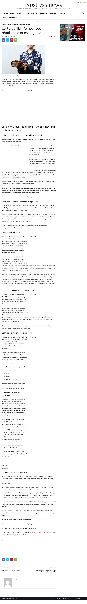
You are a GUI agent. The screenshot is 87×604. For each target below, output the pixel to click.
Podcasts (43, 13)
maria (5, 36)
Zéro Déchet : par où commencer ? (11, 570)
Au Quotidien (22, 24)
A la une (14, 22)
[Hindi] (80, 2)
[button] (83, 13)
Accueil (5, 13)
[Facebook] (3, 40)
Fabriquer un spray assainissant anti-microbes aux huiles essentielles (46, 571)
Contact (63, 13)
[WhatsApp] (15, 40)
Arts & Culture (15, 24)
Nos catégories (15, 13)
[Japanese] (82, 2)
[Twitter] (7, 40)
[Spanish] (85, 2)
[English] (77, 2)
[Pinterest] (11, 40)
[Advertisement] (14, 158)
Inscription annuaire (10, 17)
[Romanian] (83, 2)
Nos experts (53, 13)
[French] (21, 17)
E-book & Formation (31, 13)
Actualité (9, 22)
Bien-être (28, 24)
